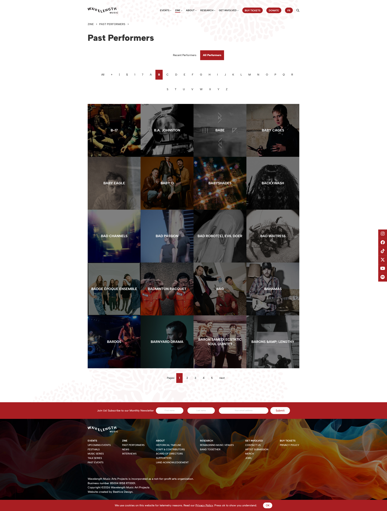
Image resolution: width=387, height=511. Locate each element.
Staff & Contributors (170, 449)
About (190, 10)
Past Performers (133, 445)
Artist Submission (256, 449)
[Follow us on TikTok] (382, 251)
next (222, 378)
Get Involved (228, 10)
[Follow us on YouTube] (382, 268)
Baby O (167, 183)
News (125, 449)
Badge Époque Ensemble (114, 289)
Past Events (95, 462)
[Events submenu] (170, 10)
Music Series (96, 453)
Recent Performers (184, 55)
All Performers (212, 55)
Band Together (210, 449)
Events (164, 10)
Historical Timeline (168, 445)
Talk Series (95, 458)
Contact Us (253, 445)
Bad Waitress (273, 236)
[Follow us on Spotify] (382, 277)
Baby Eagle (114, 183)
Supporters (163, 458)
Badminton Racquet (167, 289)
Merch (249, 453)
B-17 (114, 130)
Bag (220, 289)
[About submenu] (196, 10)
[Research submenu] (214, 10)
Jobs (248, 458)
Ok (268, 505)
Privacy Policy (289, 445)
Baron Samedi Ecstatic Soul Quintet (220, 341)
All (102, 74)
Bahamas (273, 289)
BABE (220, 130)
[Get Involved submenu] (238, 10)
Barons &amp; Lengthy (272, 342)
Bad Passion (167, 236)
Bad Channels (114, 236)
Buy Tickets (287, 440)
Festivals (94, 449)
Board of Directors (169, 453)
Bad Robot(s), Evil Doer (220, 236)
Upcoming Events (99, 445)
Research (206, 10)
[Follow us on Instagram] (382, 233)
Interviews (129, 453)
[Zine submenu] (181, 10)
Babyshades (219, 183)
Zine (177, 10)
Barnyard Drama (167, 342)
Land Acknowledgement (172, 462)
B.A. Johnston (167, 130)
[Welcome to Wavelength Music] (103, 10)
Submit (280, 410)
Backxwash (273, 183)
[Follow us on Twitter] (382, 260)
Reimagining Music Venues (217, 445)
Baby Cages (273, 130)
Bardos (114, 342)
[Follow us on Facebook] (382, 242)
